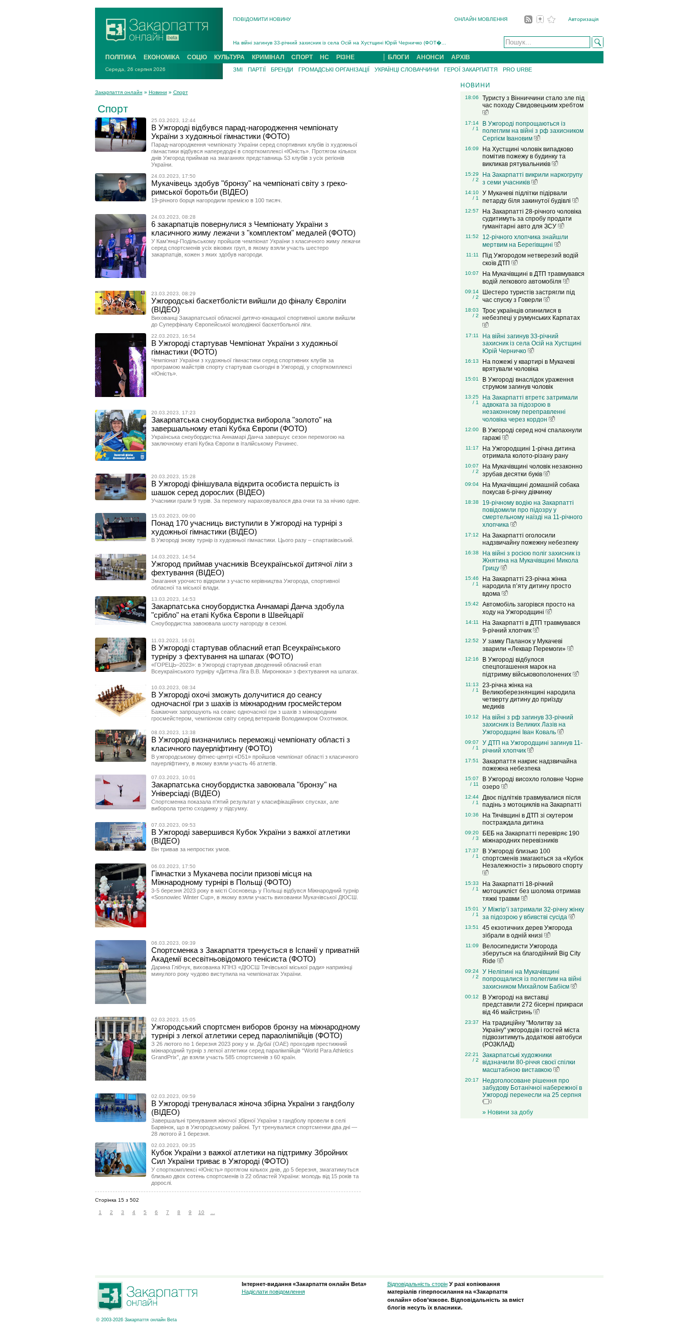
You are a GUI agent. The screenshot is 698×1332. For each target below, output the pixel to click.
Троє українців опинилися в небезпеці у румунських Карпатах (531, 314)
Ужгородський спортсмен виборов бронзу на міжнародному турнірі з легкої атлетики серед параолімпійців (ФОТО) (255, 1031)
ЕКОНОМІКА (162, 57)
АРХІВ (460, 57)
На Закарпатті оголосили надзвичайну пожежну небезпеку (530, 539)
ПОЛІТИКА (120, 57)
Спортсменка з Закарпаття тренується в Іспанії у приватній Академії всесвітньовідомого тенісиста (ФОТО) (255, 954)
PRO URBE (517, 69)
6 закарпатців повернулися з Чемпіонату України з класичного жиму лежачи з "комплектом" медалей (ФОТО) (253, 228)
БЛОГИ (398, 57)
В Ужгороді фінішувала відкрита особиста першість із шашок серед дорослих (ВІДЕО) (245, 488)
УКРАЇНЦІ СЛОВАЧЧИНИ (407, 69)
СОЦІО (197, 57)
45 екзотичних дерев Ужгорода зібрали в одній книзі (527, 931)
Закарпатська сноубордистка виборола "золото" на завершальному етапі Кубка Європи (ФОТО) (241, 424)
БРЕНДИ (282, 69)
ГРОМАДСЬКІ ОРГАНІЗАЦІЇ (333, 69)
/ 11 (474, 784)
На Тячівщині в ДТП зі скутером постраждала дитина (527, 819)
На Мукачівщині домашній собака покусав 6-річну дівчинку (530, 488)
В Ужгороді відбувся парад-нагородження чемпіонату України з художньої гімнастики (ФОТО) (244, 132)
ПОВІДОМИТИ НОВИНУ (262, 19)
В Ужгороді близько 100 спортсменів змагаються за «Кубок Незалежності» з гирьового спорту (532, 858)
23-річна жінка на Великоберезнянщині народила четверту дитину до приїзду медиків (528, 696)
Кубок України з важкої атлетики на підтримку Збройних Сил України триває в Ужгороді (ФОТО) (249, 1156)
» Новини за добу (507, 1112)
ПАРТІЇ (257, 69)
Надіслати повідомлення (273, 1292)
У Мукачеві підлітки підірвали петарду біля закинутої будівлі (527, 197)
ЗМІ (238, 69)
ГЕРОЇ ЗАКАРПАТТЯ (471, 69)
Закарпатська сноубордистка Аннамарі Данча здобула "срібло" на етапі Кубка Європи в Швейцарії (247, 610)
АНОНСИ (430, 57)
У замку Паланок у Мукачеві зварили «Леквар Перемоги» (524, 645)
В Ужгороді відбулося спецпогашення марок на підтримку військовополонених (527, 667)
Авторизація (583, 19)
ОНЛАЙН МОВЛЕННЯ (480, 19)
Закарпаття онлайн (119, 92)
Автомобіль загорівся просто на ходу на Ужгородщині (528, 608)
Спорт (180, 92)
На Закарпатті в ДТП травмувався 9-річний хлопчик (531, 626)
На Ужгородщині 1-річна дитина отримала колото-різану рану (528, 452)
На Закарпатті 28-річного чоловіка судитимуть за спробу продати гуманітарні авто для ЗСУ (531, 219)
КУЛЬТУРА (229, 57)
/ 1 (476, 128)
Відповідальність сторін (417, 1284)
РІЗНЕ (345, 57)
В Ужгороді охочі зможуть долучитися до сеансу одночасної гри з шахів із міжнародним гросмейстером (246, 699)
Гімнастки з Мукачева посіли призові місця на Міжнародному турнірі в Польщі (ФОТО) (231, 877)
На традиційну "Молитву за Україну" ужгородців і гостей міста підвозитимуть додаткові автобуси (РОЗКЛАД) (532, 1033)
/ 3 (476, 838)
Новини (158, 92)
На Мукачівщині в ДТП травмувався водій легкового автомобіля (533, 277)
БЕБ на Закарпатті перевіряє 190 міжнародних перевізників (530, 837)
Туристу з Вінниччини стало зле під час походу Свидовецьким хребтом (533, 102)
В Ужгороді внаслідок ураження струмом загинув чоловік (528, 383)
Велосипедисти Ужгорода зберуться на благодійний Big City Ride (531, 954)
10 (201, 1212)
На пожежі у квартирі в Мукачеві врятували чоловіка (528, 365)
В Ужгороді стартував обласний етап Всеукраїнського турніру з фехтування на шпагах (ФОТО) (245, 652)
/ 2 (476, 179)
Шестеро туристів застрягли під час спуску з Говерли (528, 296)
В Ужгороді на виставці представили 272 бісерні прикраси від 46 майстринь (532, 1005)
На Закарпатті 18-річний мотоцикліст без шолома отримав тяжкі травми (531, 891)
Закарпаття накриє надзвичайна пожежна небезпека (529, 765)
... (213, 1212)
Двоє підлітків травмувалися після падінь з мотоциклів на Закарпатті (531, 801)
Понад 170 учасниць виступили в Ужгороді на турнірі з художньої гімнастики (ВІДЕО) (246, 527)
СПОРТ (302, 57)
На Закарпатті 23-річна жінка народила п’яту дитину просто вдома (526, 586)
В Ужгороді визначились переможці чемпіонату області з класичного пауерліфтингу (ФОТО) (250, 744)
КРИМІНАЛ (268, 57)
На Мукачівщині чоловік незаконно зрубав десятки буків (532, 470)
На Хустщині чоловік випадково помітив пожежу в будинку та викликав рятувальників (527, 157)
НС (324, 57)
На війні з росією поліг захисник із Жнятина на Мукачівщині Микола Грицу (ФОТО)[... (336, 46)
